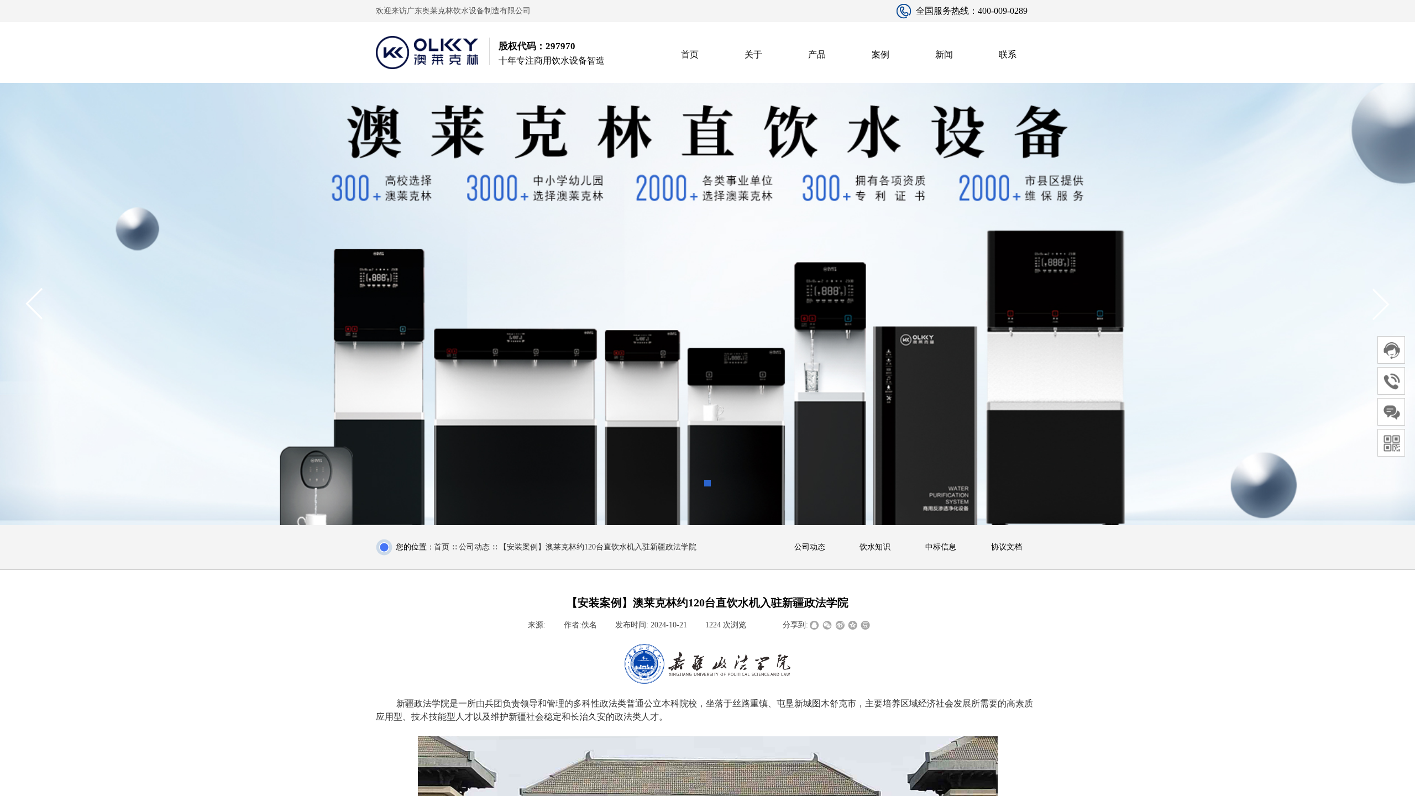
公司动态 (474, 547)
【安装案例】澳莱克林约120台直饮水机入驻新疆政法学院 (597, 547)
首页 (690, 54)
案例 (880, 54)
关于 (753, 54)
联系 (1007, 54)
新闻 (944, 54)
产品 (817, 54)
